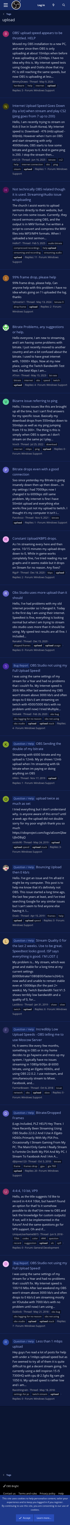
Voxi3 (15, 444)
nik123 (16, 159)
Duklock (17, 1311)
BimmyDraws (20, 81)
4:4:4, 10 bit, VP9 (25, 1190)
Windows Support (44, 90)
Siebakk (16, 714)
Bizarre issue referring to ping (34, 400)
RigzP (15, 572)
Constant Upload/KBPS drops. (34, 538)
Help (61, 1493)
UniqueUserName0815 (25, 1234)
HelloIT (16, 243)
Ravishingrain (20, 1390)
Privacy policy (47, 1493)
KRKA (15, 778)
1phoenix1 (18, 302)
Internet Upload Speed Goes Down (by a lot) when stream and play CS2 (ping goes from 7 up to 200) (39, 110)
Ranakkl (17, 641)
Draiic (15, 915)
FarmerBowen (20, 1088)
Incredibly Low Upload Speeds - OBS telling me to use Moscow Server (38, 1034)
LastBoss (17, 1004)
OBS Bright (12, 1486)
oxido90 (17, 842)
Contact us (9, 1493)
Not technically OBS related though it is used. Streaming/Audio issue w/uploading (38, 194)
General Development (46, 1247)
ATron (15, 375)
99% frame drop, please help (34, 277)
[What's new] (53, 5)
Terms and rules (27, 1493)
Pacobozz (18, 517)
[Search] (64, 5)
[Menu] (5, 5)
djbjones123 (19, 1161)
